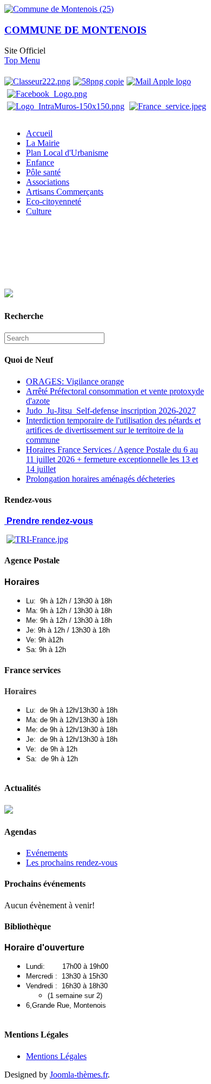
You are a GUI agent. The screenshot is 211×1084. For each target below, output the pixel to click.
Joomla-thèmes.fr (79, 1074)
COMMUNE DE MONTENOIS (75, 30)
